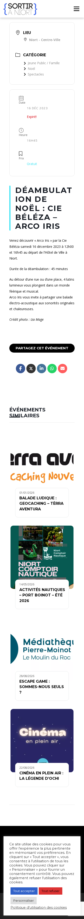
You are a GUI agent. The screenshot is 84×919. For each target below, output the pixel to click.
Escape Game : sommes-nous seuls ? (41, 687)
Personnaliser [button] (23, 900)
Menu (76, 9)
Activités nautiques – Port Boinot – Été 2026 (42, 595)
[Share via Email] (62, 368)
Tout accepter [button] (24, 891)
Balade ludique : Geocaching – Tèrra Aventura (41, 503)
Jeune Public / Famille (44, 63)
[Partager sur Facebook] (20, 368)
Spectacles (36, 74)
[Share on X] (31, 368)
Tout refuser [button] (51, 891)
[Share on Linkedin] (41, 368)
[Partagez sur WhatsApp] (52, 368)
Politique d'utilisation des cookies (38, 907)
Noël (31, 68)
